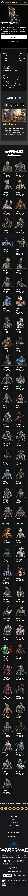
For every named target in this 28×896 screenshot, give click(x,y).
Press (14, 819)
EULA (14, 829)
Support (14, 816)
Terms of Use (14, 822)
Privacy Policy (14, 826)
